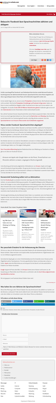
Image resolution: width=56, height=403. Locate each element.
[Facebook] (48, 60)
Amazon (38, 166)
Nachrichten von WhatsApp (38, 116)
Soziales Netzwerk (40, 309)
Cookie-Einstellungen (10, 378)
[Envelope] (42, 60)
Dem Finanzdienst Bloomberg (9, 149)
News (3, 308)
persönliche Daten (25, 309)
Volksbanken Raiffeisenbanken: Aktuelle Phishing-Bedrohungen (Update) (46, 225)
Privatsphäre (28, 101)
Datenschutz (5, 309)
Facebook (8, 180)
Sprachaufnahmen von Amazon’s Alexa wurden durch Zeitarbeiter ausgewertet (22, 120)
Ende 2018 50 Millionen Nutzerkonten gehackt (27, 107)
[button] (6, 301)
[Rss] (45, 60)
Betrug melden (50, 6)
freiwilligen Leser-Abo (40, 49)
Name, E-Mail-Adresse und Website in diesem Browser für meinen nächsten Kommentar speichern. (27, 348)
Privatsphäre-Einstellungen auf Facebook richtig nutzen (31, 103)
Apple (6, 263)
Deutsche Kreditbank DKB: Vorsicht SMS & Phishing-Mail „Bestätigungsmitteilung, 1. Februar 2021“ (28, 225)
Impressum (24, 401)
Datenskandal (7, 110)
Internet (15, 309)
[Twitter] (50, 60)
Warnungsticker (21, 6)
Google (3, 269)
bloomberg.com (52, 282)
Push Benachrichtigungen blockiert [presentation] (11, 14)
